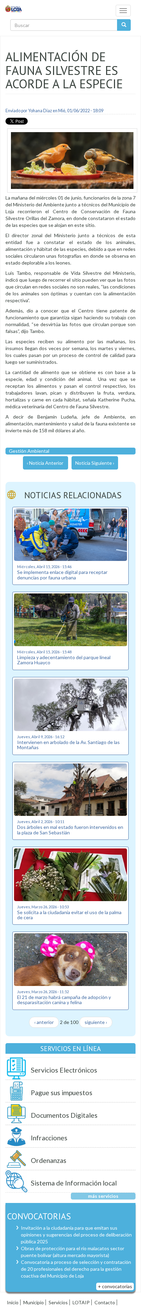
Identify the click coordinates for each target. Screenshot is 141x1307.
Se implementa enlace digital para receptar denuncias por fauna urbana (62, 574)
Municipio (33, 1302)
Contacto (104, 1302)
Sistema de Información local (74, 1183)
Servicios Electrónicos (64, 1070)
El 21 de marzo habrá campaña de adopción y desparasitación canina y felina (64, 999)
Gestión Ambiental (29, 451)
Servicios (58, 1302)
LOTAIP (81, 1302)
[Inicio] (13, 8)
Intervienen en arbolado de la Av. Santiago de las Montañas (68, 744)
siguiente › (96, 1022)
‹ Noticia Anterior (45, 463)
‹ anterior (44, 1022)
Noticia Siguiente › (94, 463)
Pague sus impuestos (61, 1093)
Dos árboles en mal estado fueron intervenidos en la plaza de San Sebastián (70, 829)
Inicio (12, 1302)
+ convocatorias (115, 1286)
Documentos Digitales (64, 1115)
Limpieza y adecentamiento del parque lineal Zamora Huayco (64, 659)
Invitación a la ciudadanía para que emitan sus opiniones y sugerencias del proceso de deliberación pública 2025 (76, 1234)
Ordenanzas (48, 1160)
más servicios (103, 1196)
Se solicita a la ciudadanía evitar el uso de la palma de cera (69, 914)
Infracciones (49, 1138)
